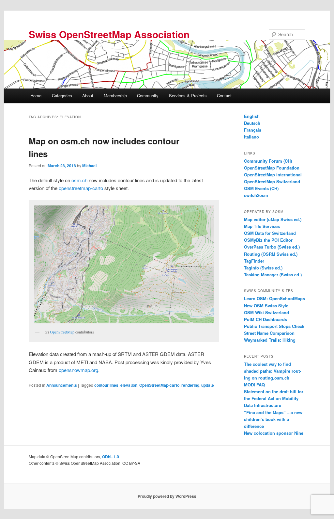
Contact (224, 95)
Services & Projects (188, 95)
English (252, 116)
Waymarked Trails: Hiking (270, 340)
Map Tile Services (262, 226)
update (207, 385)
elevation (128, 385)
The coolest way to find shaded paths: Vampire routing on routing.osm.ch (272, 371)
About (87, 95)
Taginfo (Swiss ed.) (263, 268)
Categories (62, 95)
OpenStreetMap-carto (159, 385)
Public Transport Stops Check (274, 326)
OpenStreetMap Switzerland (272, 181)
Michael (89, 166)
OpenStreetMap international (273, 174)
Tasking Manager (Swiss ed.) (273, 274)
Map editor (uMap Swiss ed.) (272, 219)
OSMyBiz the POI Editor (268, 240)
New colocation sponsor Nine (273, 433)
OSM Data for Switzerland (270, 233)
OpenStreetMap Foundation (271, 168)
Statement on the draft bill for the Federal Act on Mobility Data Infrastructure (273, 398)
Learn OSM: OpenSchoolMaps (274, 298)
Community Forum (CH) (268, 161)
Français (252, 130)
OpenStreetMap (62, 331)
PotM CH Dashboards (265, 319)
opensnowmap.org (78, 369)
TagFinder (254, 261)
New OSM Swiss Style (266, 305)
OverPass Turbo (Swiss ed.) (272, 247)
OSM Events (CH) (261, 188)
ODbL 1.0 (110, 457)
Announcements (61, 385)
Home (35, 95)
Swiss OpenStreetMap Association (109, 34)
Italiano (251, 137)
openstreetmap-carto (81, 188)
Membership (115, 95)
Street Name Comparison (269, 333)
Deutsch (252, 123)
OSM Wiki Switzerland (266, 312)
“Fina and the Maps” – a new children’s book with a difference (273, 419)
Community (148, 95)
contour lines (106, 385)
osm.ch (79, 180)
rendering (190, 385)
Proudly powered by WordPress (167, 496)
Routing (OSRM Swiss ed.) (270, 254)
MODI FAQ (254, 384)
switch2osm (256, 195)
